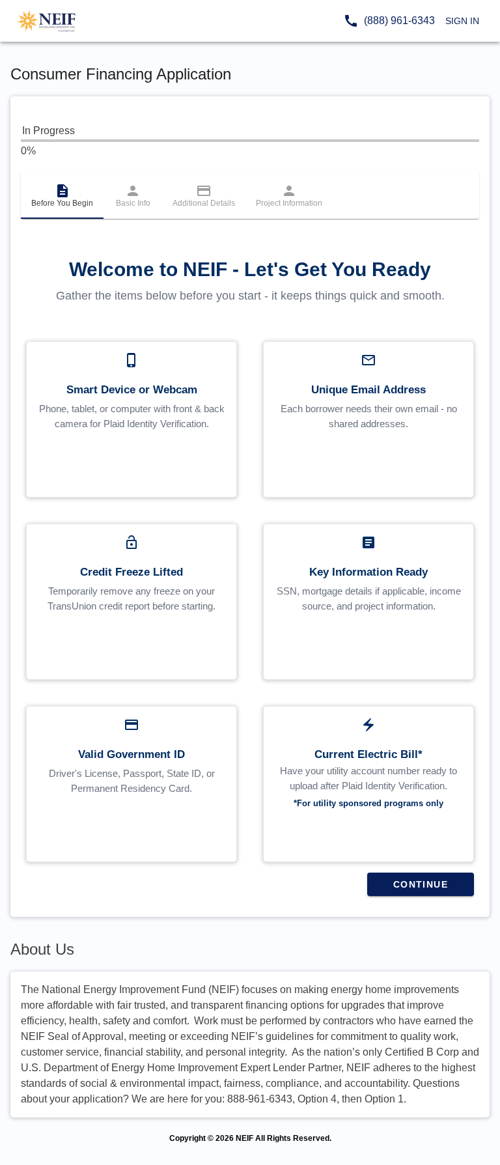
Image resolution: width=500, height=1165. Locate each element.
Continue (420, 884)
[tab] (62, 195)
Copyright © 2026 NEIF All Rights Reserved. (250, 1138)
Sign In (462, 21)
